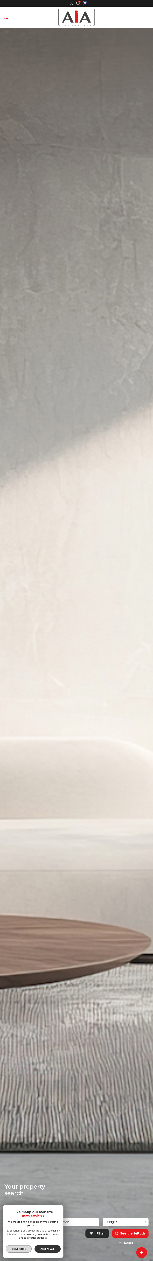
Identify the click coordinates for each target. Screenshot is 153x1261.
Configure (19, 1249)
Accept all (47, 1249)
